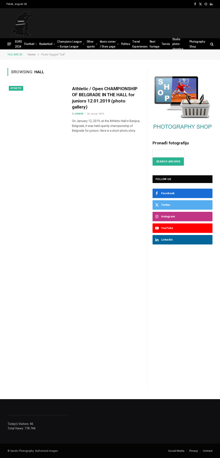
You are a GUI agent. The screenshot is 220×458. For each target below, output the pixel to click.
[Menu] (9, 44)
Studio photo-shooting (177, 43)
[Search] (211, 44)
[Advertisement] (135, 22)
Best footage (154, 44)
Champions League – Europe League (69, 44)
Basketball (45, 44)
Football (29, 44)
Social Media (176, 450)
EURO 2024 (18, 44)
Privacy (193, 450)
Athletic (16, 88)
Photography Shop (197, 44)
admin (79, 113)
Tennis (166, 44)
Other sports (91, 44)
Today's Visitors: (19, 424)
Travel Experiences (140, 44)
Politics (125, 44)
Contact (207, 450)
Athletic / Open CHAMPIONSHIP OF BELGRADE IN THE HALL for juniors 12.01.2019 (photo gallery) (105, 98)
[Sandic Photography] (25, 23)
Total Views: (16, 428)
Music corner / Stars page (108, 44)
